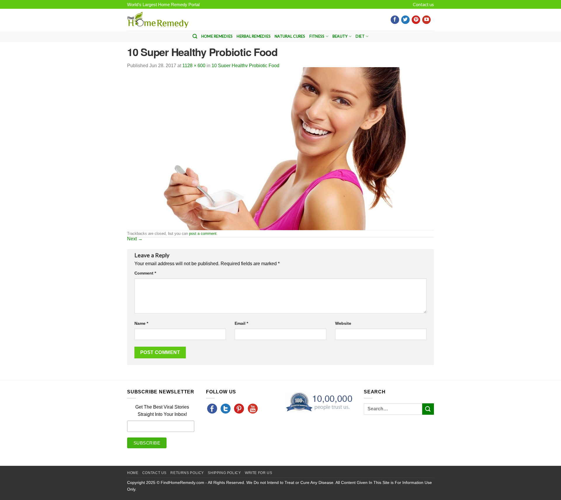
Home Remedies (217, 36)
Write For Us (258, 473)
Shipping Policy (224, 473)
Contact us (423, 4)
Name (141, 323)
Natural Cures (290, 36)
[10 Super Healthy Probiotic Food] (280, 148)
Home (132, 473)
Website (343, 323)
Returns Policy (187, 473)
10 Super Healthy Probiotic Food (245, 65)
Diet (360, 36)
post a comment (203, 233)
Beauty (340, 36)
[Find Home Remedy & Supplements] (157, 19)
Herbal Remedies (254, 36)
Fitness (317, 36)
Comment (145, 273)
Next (135, 238)
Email (241, 323)
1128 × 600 (193, 65)
